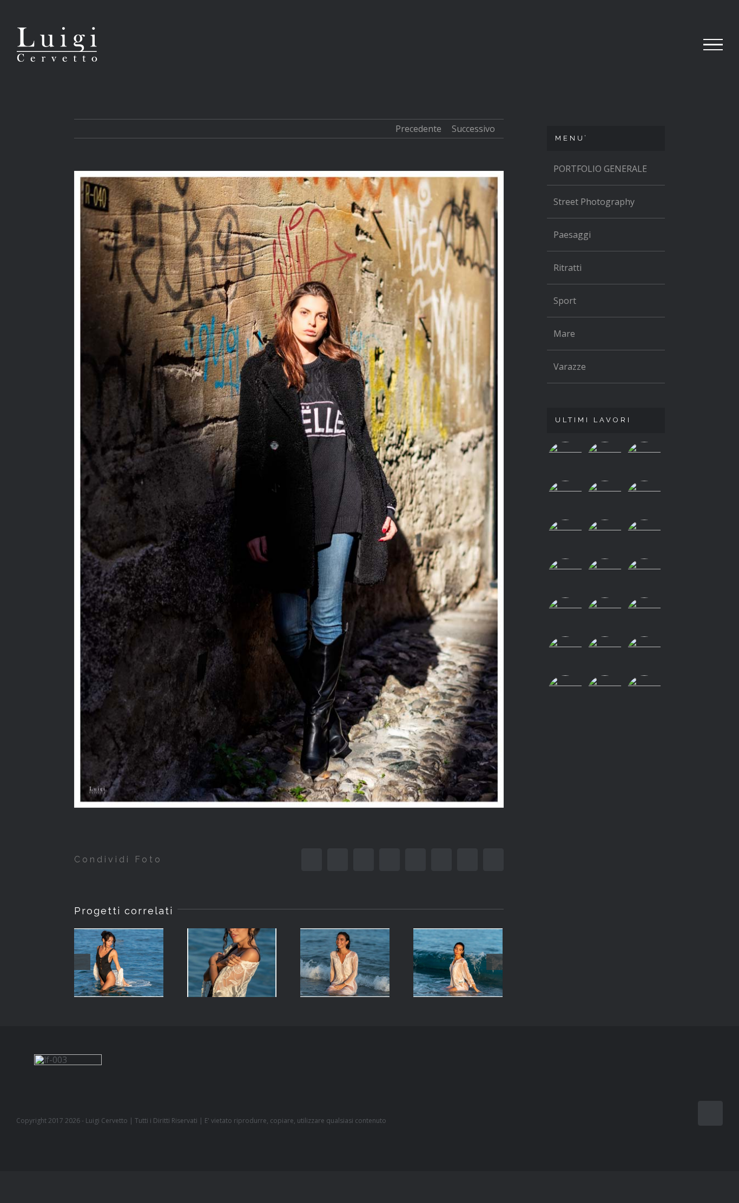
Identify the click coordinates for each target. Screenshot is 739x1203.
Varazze (569, 367)
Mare (564, 334)
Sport (564, 301)
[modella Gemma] (118, 962)
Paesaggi (572, 235)
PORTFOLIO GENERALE (600, 169)
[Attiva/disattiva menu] (713, 45)
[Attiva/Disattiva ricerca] (673, 44)
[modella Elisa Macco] (605, 615)
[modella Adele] (644, 693)
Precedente (418, 129)
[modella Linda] (605, 654)
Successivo (473, 129)
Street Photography (594, 202)
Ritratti (567, 268)
